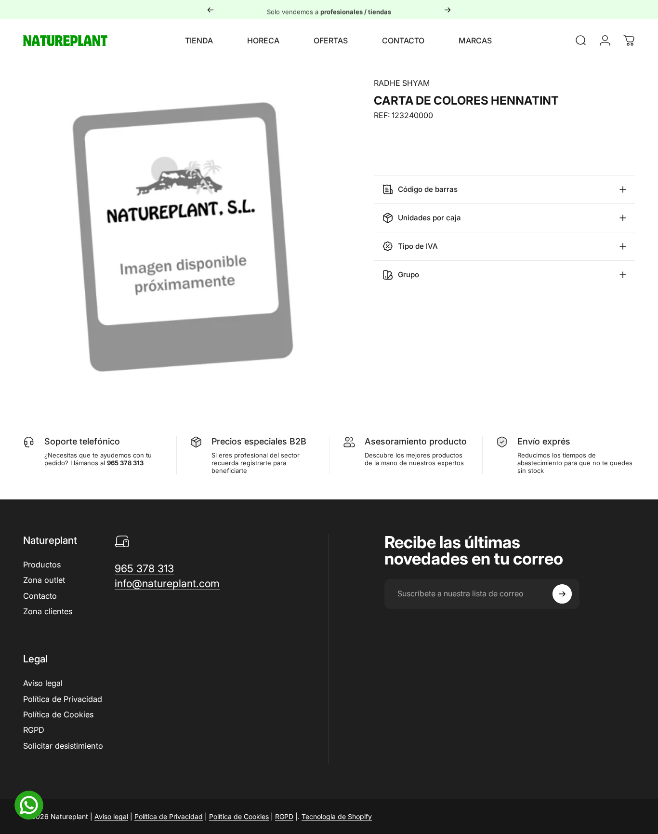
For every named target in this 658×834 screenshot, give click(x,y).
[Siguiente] (447, 9)
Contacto (40, 596)
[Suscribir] (562, 594)
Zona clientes (47, 611)
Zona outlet (44, 580)
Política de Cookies (58, 714)
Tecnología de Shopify (337, 816)
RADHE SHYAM (402, 83)
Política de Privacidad (62, 699)
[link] (144, 568)
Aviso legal (43, 683)
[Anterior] (210, 9)
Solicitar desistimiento (63, 746)
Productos (42, 564)
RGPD (33, 730)
